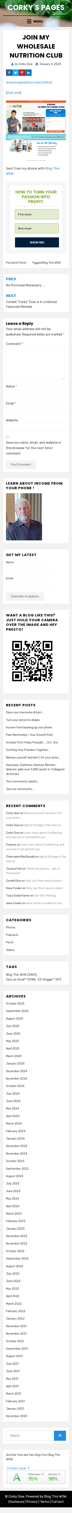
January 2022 (15, 1318)
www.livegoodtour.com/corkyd (29, 82)
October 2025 (15, 1003)
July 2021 (12, 1364)
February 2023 (15, 1221)
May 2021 (12, 1379)
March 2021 (13, 1393)
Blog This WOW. (55, 1496)
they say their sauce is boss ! (43, 881)
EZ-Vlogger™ (49, 979)
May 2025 (12, 1041)
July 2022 (12, 1273)
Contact (57, 1502)
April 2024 (12, 1116)
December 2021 (16, 1326)
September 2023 (17, 1168)
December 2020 (16, 1416)
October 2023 (15, 1161)
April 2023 (12, 1206)
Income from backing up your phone (29, 727)
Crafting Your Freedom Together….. (28, 750)
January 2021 (15, 1408)
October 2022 (15, 1251)
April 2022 (12, 1296)
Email (11, 403)
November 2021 (16, 1333)
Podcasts (12, 935)
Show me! (37, 242)
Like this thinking (45, 895)
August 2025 (14, 1018)
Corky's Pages (36, 7)
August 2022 (14, 1266)
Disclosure (16, 1502)
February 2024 (15, 1131)
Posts (22, 262)
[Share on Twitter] (15, 72)
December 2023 (16, 1146)
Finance (11, 844)
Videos (10, 950)
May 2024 (12, 1108)
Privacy (32, 1502)
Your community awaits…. (22, 781)
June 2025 (13, 1033)
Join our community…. (20, 789)
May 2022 (12, 1288)
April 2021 (12, 1386)
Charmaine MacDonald (20, 856)
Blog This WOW (51, 262)
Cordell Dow (13, 881)
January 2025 (15, 1063)
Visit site (13, 93)
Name (11, 386)
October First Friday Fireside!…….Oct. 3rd (32, 742)
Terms (44, 1502)
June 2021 (13, 1371)
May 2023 (12, 1198)
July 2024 (12, 1093)
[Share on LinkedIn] (28, 72)
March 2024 (14, 1123)
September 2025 (17, 1011)
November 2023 (16, 1153)
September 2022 (17, 1258)
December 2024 (16, 1071)
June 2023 (13, 1191)
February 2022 (15, 1311)
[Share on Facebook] (9, 72)
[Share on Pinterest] (22, 72)
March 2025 (14, 1056)
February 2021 (15, 1401)
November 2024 (16, 1078)
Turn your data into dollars (23, 720)
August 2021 (14, 1356)
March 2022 (14, 1304)
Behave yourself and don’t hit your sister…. (33, 757)
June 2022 (13, 1281)
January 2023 (15, 1228)
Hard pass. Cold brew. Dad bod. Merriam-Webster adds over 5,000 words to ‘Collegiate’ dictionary (35, 769)
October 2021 (15, 1341)
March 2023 (14, 1213)
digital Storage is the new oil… (43, 825)
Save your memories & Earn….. (25, 712)
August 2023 (14, 1176)
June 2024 (13, 1101)
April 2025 (12, 1048)
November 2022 (16, 1243)
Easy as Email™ (21, 979)
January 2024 (15, 1138)
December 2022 (16, 1236)
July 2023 (12, 1183)
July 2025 (12, 1026)
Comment (14, 344)
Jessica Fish (14, 868)
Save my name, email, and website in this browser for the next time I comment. (33, 448)
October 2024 (15, 1086)
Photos (10, 927)
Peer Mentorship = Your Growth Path (29, 735)
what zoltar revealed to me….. (45, 903)
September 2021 (17, 1348)
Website (12, 420)
